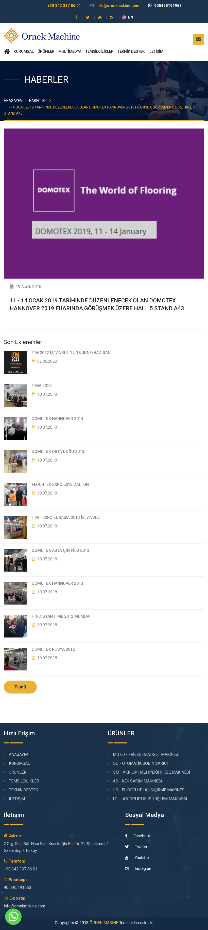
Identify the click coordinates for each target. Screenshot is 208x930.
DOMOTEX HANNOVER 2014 (57, 418)
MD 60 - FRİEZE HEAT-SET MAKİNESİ (146, 754)
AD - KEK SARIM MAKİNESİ (137, 781)
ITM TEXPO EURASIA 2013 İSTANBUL (66, 517)
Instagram (143, 868)
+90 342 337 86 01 (64, 5)
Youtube (141, 857)
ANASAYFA (13, 101)
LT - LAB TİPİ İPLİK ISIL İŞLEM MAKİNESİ (150, 798)
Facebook (141, 835)
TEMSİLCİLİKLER (99, 51)
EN (130, 17)
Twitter (140, 846)
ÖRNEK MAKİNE (104, 922)
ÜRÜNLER (46, 51)
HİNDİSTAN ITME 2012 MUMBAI (61, 616)
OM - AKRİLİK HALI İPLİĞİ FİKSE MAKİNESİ (151, 772)
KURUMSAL (24, 51)
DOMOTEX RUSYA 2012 (53, 649)
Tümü (20, 687)
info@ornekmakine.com (117, 5)
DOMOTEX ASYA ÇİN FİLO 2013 (60, 550)
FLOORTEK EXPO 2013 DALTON (60, 484)
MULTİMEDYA (69, 51)
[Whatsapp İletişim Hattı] (13, 922)
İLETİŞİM (155, 51)
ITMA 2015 (41, 385)
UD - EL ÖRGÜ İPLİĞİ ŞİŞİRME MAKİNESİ (149, 790)
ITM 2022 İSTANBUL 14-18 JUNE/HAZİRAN (71, 352)
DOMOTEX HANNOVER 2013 (57, 583)
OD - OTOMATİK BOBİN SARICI (140, 763)
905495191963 (168, 5)
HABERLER (38, 101)
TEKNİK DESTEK (131, 51)
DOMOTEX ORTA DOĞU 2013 (58, 451)
